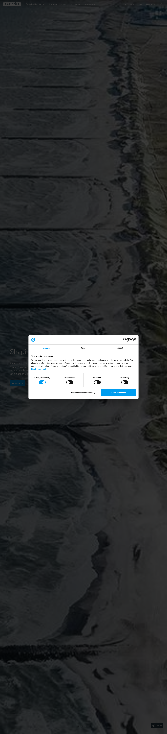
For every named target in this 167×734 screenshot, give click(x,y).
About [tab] (120, 348)
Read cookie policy (40, 369)
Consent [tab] (46, 348)
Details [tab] (84, 348)
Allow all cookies (118, 392)
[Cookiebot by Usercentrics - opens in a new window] (125, 340)
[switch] (69, 382)
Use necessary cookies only (83, 392)
